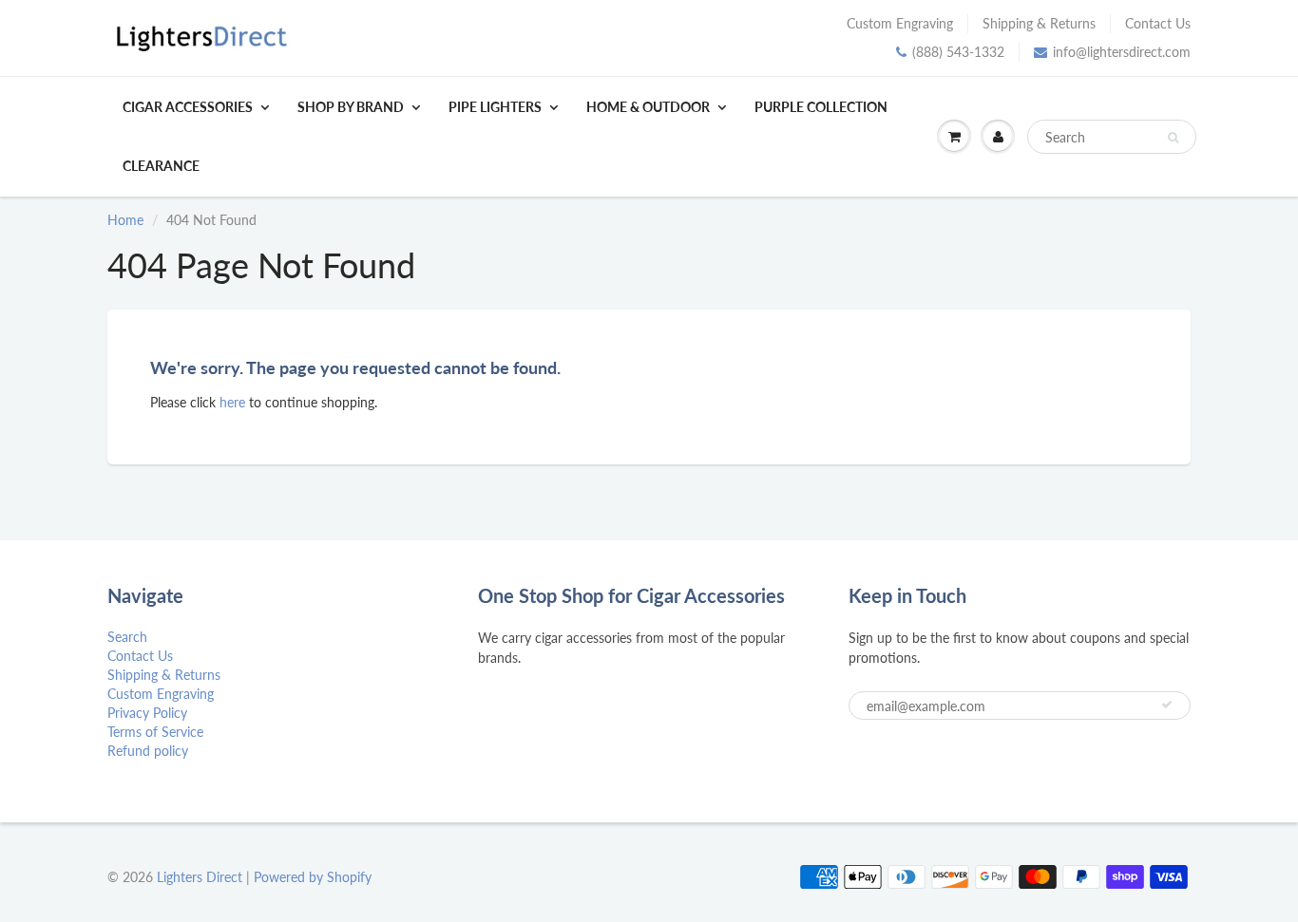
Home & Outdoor (648, 107)
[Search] (1173, 137)
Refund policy (147, 751)
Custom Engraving (900, 23)
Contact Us (1158, 23)
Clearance (161, 166)
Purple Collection (821, 107)
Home (125, 220)
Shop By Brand (350, 107)
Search (127, 637)
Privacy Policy (147, 713)
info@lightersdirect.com (1122, 52)
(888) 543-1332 (958, 52)
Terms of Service (155, 732)
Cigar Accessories (188, 107)
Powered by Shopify (313, 877)
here (232, 402)
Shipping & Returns (1039, 23)
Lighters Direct (199, 877)
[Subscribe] (1167, 704)
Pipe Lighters (495, 107)
